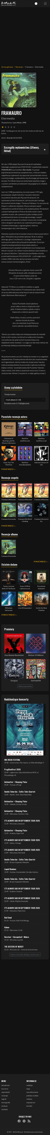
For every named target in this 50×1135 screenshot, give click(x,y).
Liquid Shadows (10, 869)
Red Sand (8, 917)
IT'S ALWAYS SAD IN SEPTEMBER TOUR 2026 (22, 820)
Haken (6, 927)
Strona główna (7, 67)
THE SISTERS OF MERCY (13, 946)
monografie (5, 1103)
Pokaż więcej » (8, 469)
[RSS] (29, 1121)
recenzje (4, 1096)
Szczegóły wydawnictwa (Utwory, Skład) (21, 149)
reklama (29, 1099)
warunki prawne (32, 1092)
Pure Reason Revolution (14, 655)
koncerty (4, 1089)
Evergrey (14, 681)
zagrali (3, 1099)
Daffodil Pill (36, 681)
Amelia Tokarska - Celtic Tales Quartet (19, 791)
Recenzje (19, 67)
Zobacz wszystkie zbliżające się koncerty (25, 955)
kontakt (29, 1106)
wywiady (4, 1109)
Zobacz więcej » (8, 615)
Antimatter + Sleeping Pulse (15, 781)
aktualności (5, 1085)
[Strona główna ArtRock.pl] (8, 3)
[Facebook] (19, 1121)
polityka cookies (32, 1096)
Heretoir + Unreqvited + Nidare (16, 936)
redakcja (29, 1085)
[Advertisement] (25, 35)
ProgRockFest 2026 (12, 769)
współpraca (30, 1103)
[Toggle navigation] (45, 3)
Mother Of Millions (35, 655)
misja (28, 1089)
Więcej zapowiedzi (25, 686)
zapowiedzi (5, 1092)
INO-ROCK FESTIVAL (12, 759)
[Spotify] (24, 1121)
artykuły (4, 1106)
